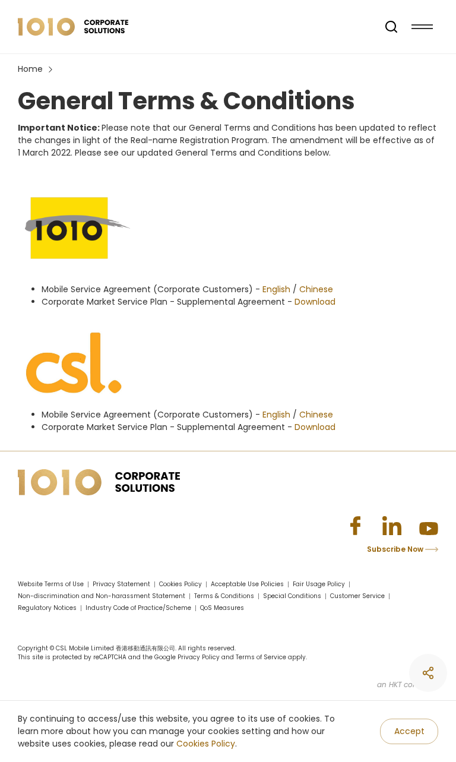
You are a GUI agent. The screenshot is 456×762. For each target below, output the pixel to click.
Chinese (316, 289)
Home (30, 69)
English (276, 289)
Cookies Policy (205, 744)
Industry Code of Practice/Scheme (138, 608)
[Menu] (422, 27)
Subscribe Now (396, 549)
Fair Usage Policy (319, 584)
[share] (428, 673)
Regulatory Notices (47, 608)
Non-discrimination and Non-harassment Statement (101, 596)
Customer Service (357, 596)
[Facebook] (355, 525)
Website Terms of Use (51, 584)
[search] (391, 27)
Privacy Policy (199, 657)
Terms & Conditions (224, 596)
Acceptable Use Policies (247, 584)
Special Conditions (292, 596)
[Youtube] (428, 525)
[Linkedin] (391, 525)
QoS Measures (222, 608)
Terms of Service (261, 657)
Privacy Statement (121, 584)
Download (314, 302)
